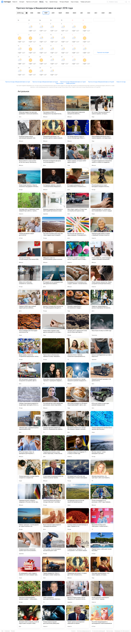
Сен (88, 13)
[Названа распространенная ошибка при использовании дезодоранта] (29, 543)
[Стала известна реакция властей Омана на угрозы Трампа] (53, 471)
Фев (39, 13)
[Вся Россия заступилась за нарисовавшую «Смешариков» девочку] (77, 228)
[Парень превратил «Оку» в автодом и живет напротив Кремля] (53, 568)
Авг (81, 13)
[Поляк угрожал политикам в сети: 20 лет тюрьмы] (102, 592)
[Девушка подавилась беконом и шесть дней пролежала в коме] (53, 204)
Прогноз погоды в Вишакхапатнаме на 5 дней (45, 82)
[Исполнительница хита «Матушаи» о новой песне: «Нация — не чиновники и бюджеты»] (102, 519)
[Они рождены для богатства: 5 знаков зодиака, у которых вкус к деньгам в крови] (102, 131)
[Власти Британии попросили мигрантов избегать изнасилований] (77, 107)
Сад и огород (59, 83)
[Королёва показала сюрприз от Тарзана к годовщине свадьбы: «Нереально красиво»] (53, 374)
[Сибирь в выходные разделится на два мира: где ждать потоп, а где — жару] (29, 398)
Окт (96, 13)
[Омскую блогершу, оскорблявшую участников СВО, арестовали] (29, 252)
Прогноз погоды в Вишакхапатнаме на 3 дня (17, 82)
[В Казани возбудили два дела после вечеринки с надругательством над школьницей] (53, 155)
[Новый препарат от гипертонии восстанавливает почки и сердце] (102, 204)
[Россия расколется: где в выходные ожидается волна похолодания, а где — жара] (102, 179)
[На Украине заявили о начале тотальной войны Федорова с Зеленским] (53, 179)
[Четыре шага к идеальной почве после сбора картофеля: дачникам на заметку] (77, 325)
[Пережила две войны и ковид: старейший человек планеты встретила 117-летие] (102, 228)
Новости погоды (121, 82)
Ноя (103, 13)
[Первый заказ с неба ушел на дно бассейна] (102, 543)
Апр (53, 13)
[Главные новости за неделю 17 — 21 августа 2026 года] (77, 446)
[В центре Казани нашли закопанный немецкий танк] (29, 131)
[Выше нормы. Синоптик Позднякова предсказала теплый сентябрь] (29, 349)
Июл (74, 13)
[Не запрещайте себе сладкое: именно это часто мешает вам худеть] (29, 568)
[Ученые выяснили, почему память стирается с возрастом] (29, 471)
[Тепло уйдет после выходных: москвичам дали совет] (53, 543)
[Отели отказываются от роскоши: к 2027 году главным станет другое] (102, 495)
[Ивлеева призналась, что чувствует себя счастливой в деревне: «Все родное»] (102, 471)
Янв (31, 13)
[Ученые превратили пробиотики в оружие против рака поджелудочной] (102, 422)
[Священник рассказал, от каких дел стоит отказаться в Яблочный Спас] (77, 568)
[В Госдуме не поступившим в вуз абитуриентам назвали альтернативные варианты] (53, 276)
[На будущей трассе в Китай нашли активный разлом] (77, 495)
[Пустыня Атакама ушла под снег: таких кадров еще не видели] (53, 228)
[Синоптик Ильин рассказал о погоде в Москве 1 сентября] (53, 495)
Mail (2, 631)
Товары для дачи (70, 83)
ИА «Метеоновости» (125, 631)
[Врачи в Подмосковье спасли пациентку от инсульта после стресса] (77, 592)
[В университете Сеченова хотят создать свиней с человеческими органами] (77, 276)
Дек (110, 13)
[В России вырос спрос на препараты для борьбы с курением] (29, 446)
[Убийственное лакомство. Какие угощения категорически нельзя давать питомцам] (102, 276)
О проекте (73, 631)
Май (60, 13)
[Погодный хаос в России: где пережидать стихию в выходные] (77, 471)
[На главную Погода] (7, 2)
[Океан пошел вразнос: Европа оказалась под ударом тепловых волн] (29, 179)
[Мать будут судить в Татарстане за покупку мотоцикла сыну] (77, 204)
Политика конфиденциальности (84, 631)
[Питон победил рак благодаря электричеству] (29, 325)
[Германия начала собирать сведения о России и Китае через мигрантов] (29, 495)
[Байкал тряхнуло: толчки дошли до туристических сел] (29, 519)
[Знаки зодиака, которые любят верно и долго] (77, 155)
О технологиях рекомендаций (98, 631)
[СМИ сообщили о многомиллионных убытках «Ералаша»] (53, 592)
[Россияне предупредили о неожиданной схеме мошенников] (102, 616)
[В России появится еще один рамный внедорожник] (102, 398)
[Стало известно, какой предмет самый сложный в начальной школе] (102, 252)
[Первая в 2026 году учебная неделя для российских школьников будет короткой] (29, 301)
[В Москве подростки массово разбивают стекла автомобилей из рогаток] (29, 107)
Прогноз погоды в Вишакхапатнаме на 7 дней (73, 82)
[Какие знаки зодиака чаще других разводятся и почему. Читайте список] (53, 325)
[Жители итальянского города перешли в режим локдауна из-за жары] (77, 374)
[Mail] (2, 2)
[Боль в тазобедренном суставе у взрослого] (102, 349)
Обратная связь (109, 631)
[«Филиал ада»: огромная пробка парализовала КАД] (29, 422)
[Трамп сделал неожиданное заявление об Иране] (77, 616)
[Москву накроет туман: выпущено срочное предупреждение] (102, 446)
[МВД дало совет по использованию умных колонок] (53, 252)
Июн (67, 13)
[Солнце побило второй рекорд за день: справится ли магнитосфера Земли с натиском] (77, 519)
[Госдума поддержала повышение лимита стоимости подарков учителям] (102, 155)
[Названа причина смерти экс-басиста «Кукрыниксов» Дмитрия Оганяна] (53, 422)
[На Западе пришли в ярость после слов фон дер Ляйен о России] (77, 131)
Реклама (13, 631)
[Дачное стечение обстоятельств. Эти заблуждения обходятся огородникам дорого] (53, 301)
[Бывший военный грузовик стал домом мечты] (102, 374)
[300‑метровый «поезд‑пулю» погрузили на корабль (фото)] (29, 374)
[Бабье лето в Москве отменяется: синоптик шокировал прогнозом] (29, 276)
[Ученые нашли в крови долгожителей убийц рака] (53, 616)
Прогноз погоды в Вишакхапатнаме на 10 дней (101, 82)
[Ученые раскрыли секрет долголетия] (29, 228)
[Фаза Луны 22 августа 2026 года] (102, 325)
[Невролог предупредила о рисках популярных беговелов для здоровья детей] (102, 301)
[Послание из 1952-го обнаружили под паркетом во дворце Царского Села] (53, 107)
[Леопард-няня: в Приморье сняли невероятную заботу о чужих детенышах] (29, 204)
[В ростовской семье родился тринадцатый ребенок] (53, 519)
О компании (7, 631)
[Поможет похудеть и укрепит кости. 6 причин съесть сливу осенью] (77, 252)
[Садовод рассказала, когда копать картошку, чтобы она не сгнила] (53, 446)
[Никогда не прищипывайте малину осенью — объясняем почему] (29, 592)
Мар (46, 13)
